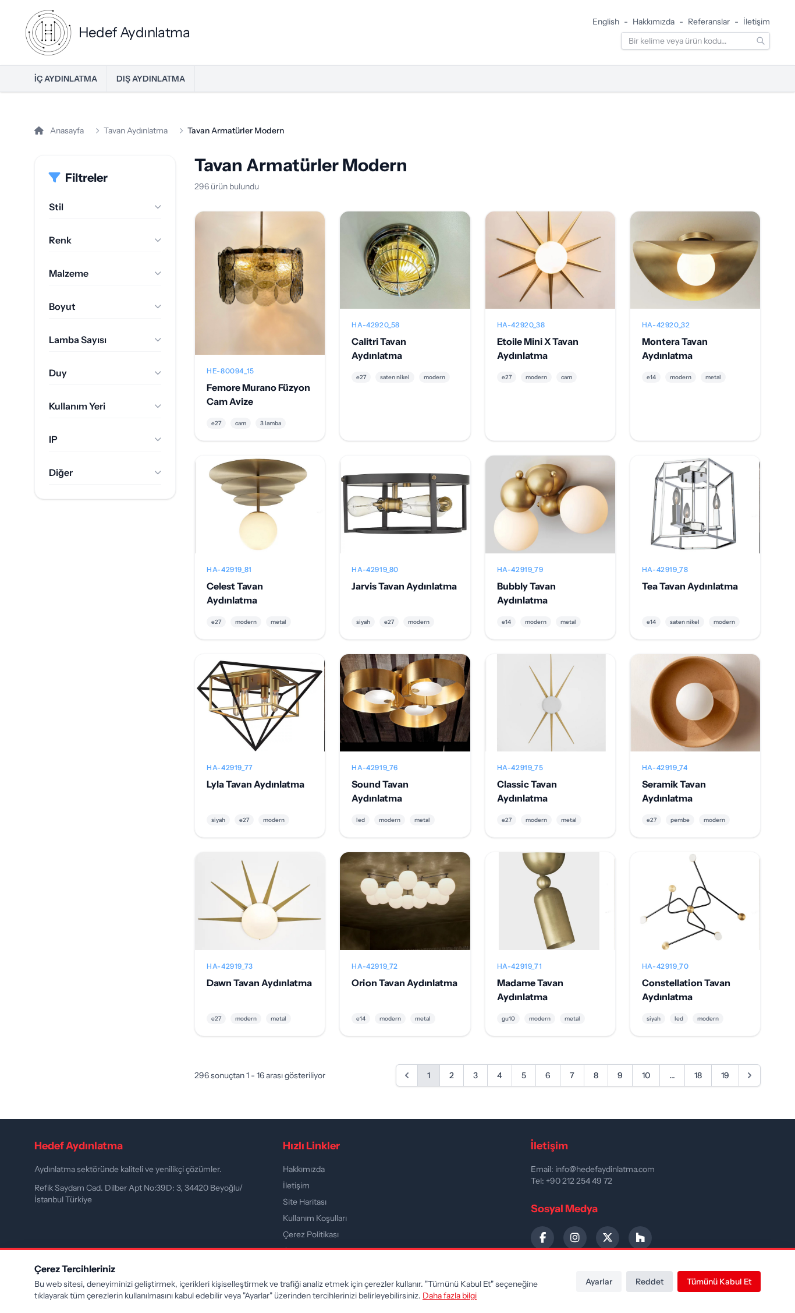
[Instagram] (575, 1238)
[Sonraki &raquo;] (750, 1075)
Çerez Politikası (311, 1234)
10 (646, 1075)
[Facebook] (542, 1238)
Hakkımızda (654, 21)
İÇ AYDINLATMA (65, 78)
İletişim (756, 21)
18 (698, 1075)
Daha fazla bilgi (450, 1295)
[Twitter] (607, 1238)
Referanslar (709, 21)
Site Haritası (304, 1201)
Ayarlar (598, 1281)
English (605, 21)
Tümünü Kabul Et (719, 1281)
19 (725, 1075)
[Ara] (760, 40)
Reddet (649, 1281)
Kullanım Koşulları (315, 1218)
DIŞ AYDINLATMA (150, 78)
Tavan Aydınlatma (136, 130)
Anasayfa (66, 130)
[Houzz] (640, 1238)
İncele (260, 292)
